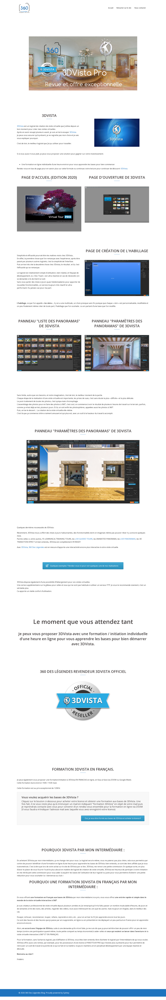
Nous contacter (140, 8)
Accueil (110, 8)
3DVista (20, 126)
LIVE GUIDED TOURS (84, 539)
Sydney (66, 993)
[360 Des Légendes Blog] (24, 7)
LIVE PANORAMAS (128, 539)
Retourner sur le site (123, 8)
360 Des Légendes (36, 547)
